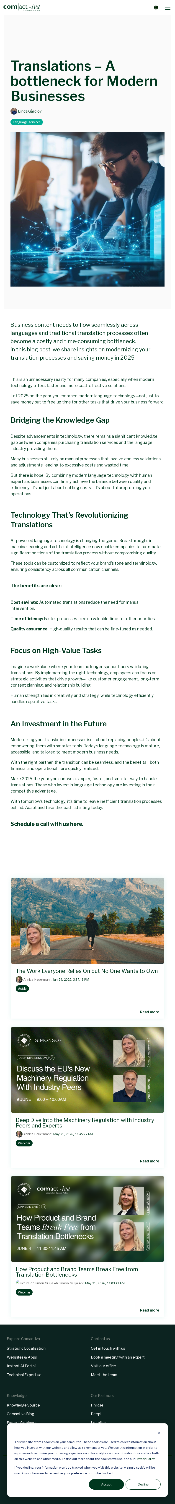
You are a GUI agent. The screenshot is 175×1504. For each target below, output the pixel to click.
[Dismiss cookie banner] (159, 1433)
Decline (143, 1484)
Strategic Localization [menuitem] (26, 1348)
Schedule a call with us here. (46, 824)
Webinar (24, 1143)
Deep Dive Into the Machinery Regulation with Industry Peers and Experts (85, 1123)
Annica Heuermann (37, 979)
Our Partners (102, 1395)
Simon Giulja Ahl (71, 1283)
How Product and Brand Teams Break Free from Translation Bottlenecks (77, 1272)
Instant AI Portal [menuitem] (21, 1366)
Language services (27, 122)
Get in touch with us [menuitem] (108, 1348)
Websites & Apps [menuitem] (22, 1357)
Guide (22, 988)
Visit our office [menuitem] (103, 1366)
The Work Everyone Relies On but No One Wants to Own (87, 971)
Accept (106, 1484)
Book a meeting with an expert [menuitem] (118, 1357)
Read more (149, 1012)
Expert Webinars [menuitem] (21, 1423)
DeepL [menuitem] (97, 1414)
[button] (168, 7)
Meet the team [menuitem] (104, 1375)
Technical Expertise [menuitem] (24, 1375)
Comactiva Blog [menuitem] (20, 1414)
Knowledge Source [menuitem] (23, 1405)
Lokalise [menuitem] (98, 1423)
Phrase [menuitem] (97, 1405)
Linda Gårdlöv (29, 111)
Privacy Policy (145, 1459)
